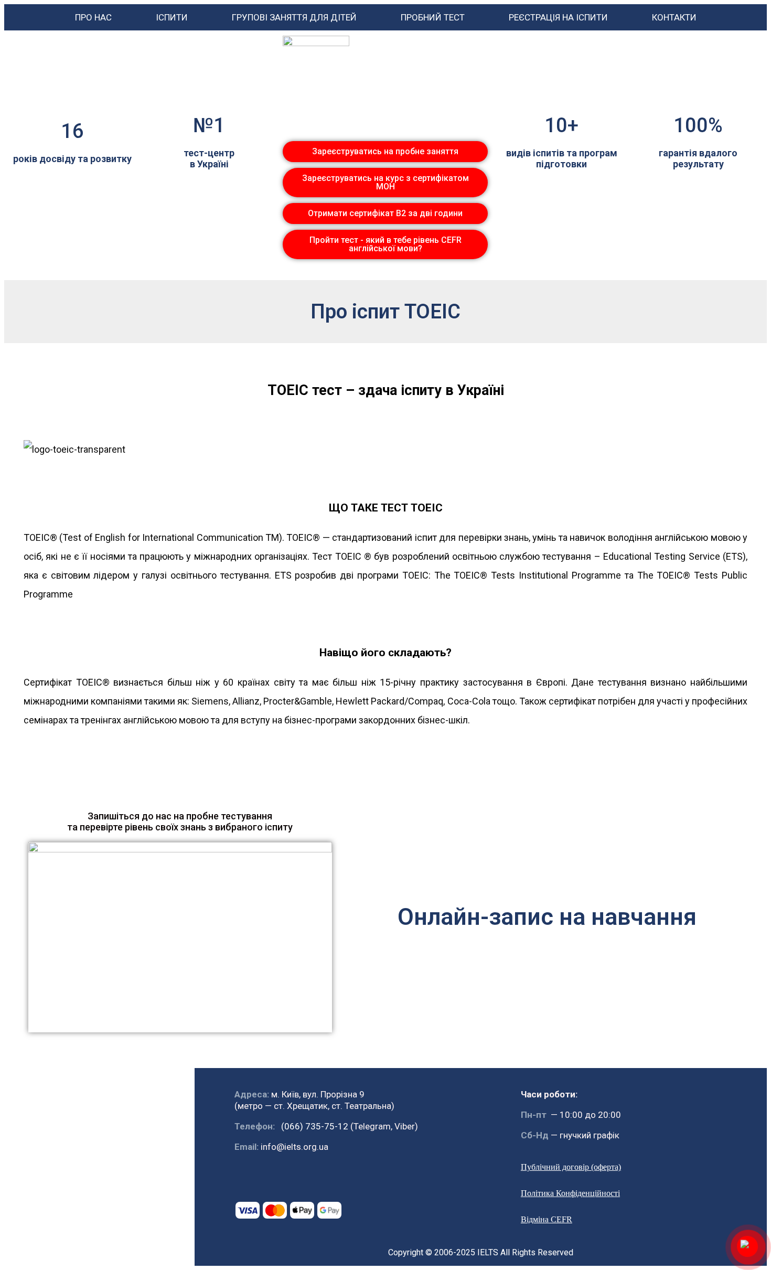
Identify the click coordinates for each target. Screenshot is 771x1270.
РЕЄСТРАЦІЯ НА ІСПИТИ (558, 17)
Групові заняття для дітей (294, 17)
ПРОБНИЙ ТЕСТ (433, 17)
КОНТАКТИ (674, 17)
